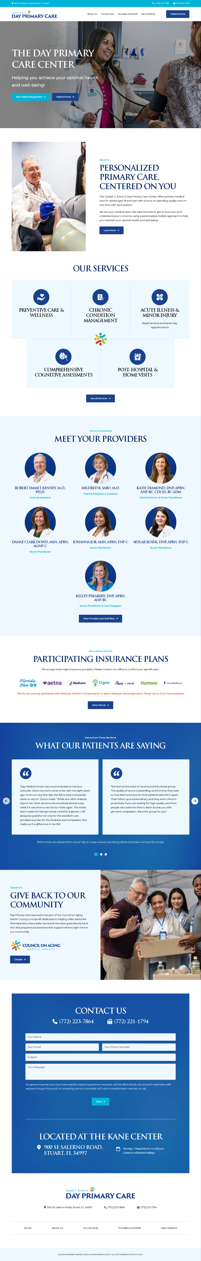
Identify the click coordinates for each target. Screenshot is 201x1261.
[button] (6, 801)
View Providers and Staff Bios (98, 618)
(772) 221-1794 (182, 3)
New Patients (148, 14)
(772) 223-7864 (162, 3)
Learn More (110, 230)
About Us (92, 14)
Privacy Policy (136, 1254)
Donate (18, 959)
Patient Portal (178, 14)
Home (27, 1228)
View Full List (99, 705)
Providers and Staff (127, 14)
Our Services (107, 14)
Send (99, 1101)
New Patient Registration (29, 97)
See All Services (99, 398)
